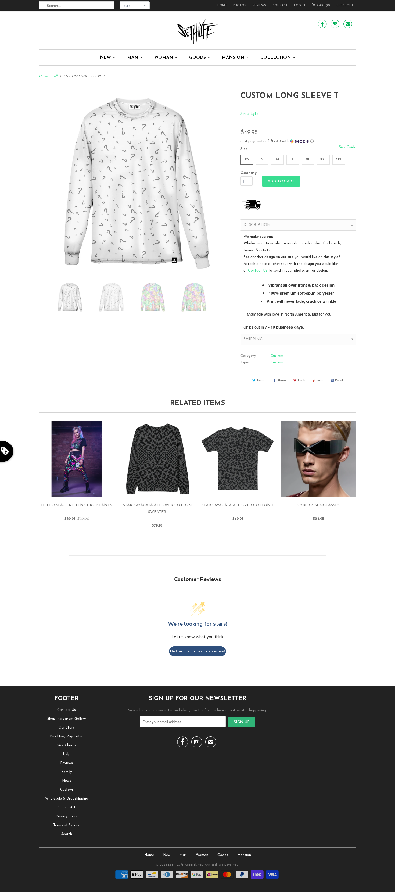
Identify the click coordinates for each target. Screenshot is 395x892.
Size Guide (347, 147)
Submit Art (67, 807)
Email (339, 380)
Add (320, 380)
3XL (339, 159)
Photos (239, 5)
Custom (277, 356)
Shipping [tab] (253, 339)
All (55, 76)
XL (308, 159)
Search (66, 834)
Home (222, 5)
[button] (298, 141)
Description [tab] (257, 225)
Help (66, 754)
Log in (299, 5)
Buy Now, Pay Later (66, 736)
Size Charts (66, 745)
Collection (275, 57)
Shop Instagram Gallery (66, 718)
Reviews (259, 5)
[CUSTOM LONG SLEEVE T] (137, 183)
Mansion (233, 57)
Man (132, 57)
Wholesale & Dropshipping (66, 798)
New (105, 57)
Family (67, 772)
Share (281, 380)
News (66, 781)
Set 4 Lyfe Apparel (182, 864)
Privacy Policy (67, 816)
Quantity (248, 173)
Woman (163, 57)
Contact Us (257, 271)
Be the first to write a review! (197, 651)
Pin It (302, 380)
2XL (323, 159)
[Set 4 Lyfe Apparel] (197, 31)
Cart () (323, 5)
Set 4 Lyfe (249, 114)
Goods (197, 57)
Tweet (261, 380)
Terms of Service (66, 825)
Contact (280, 5)
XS (247, 159)
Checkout (344, 5)
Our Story (66, 727)
